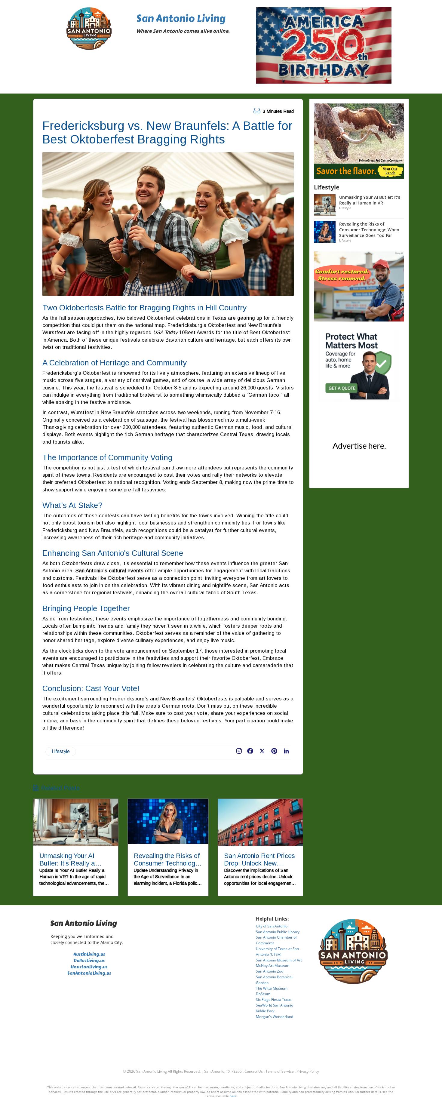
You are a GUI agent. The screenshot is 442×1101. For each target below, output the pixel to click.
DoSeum (263, 993)
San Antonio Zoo (269, 971)
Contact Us (253, 1071)
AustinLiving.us (89, 954)
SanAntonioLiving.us (89, 973)
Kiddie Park (265, 1010)
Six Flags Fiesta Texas (274, 999)
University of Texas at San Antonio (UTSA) (277, 951)
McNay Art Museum (272, 965)
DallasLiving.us (89, 961)
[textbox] (191, 25)
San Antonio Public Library (277, 931)
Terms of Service (280, 1071)
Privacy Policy (307, 1071)
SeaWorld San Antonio (274, 1005)
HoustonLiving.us (89, 967)
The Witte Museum (271, 988)
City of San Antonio (271, 926)
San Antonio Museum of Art (279, 960)
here (233, 1096)
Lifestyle (61, 751)
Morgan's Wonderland (274, 1016)
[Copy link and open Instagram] (239, 749)
